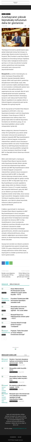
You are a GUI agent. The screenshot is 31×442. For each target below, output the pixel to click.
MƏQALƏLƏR (5, 284)
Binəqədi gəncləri (13, 365)
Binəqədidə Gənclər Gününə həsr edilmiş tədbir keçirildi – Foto (19, 378)
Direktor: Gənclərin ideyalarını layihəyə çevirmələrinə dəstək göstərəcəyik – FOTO (19, 361)
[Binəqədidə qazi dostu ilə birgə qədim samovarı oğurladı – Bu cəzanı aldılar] (6, 308)
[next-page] (5, 339)
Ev (2, 11)
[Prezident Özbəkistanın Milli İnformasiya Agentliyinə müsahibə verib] (6, 300)
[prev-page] (3, 339)
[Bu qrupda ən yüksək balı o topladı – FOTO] (5, 388)
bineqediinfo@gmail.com (20, 428)
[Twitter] (7, 263)
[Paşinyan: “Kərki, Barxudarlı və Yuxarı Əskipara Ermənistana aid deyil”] (6, 333)
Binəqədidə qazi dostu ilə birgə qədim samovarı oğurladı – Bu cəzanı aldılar (19, 308)
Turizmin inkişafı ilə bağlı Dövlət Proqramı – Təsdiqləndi (18, 324)
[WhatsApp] (11, 263)
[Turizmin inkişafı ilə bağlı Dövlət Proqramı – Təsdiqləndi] (6, 324)
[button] (2, 7)
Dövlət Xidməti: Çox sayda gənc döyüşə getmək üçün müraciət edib (23, 275)
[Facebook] (3, 263)
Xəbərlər (8, 14)
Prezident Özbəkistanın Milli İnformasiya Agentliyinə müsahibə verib (19, 300)
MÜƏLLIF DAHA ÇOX (15, 284)
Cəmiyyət (4, 292)
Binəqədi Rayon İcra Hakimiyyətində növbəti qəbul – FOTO (20, 316)
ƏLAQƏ (19, 437)
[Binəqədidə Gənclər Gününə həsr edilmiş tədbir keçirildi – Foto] (5, 379)
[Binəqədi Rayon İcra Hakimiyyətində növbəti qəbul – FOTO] (6, 316)
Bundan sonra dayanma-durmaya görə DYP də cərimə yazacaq (8, 275)
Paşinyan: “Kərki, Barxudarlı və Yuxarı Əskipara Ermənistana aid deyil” (19, 332)
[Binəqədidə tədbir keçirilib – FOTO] (5, 370)
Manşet (3, 14)
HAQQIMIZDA (13, 437)
